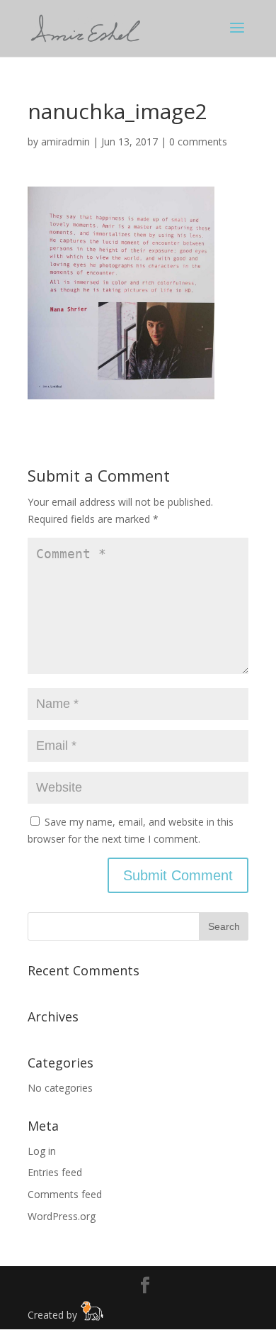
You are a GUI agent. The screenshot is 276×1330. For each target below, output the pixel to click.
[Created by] (92, 1317)
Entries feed (55, 1172)
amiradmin (65, 141)
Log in (42, 1151)
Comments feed (65, 1194)
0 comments (198, 141)
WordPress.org (62, 1216)
